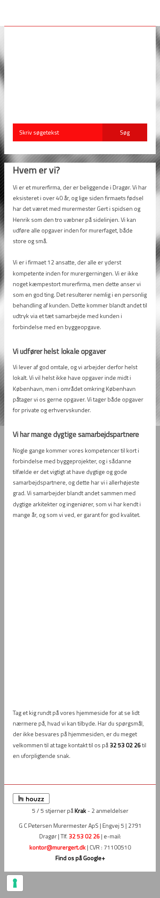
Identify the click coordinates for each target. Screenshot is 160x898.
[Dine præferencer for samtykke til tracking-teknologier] (15, 883)
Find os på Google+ (80, 857)
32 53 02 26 (125, 744)
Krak (80, 810)
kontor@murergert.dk (57, 847)
